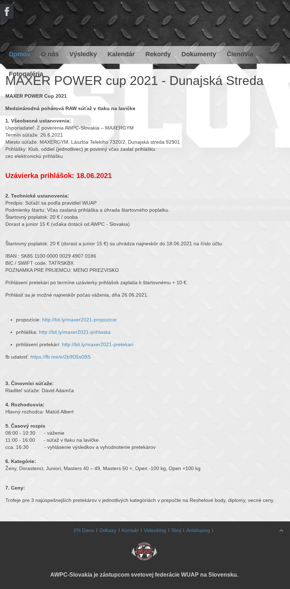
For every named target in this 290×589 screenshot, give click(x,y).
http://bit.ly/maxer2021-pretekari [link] (97, 344)
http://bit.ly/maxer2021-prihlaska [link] (75, 332)
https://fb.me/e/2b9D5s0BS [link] (60, 357)
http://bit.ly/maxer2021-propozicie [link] (79, 319)
